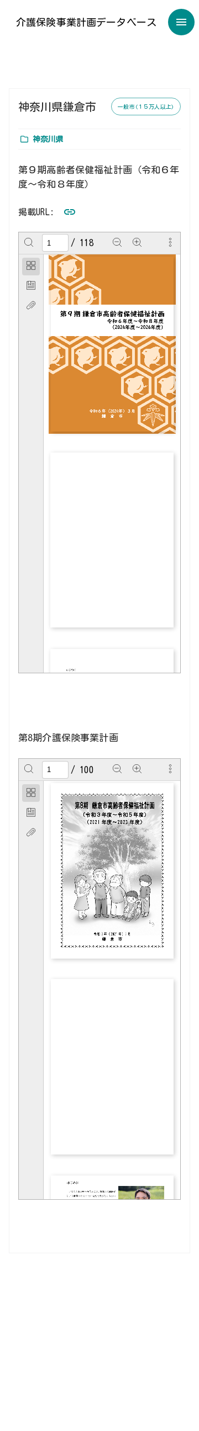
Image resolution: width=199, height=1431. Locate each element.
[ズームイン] (137, 243)
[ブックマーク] (31, 286)
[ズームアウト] (117, 243)
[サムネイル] (31, 266)
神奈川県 (48, 139)
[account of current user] (181, 22)
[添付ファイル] (31, 306)
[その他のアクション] (170, 243)
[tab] (31, 266)
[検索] (29, 243)
